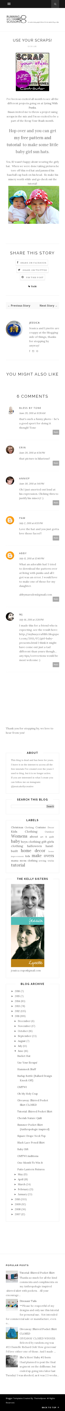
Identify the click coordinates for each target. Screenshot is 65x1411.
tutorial (18, 865)
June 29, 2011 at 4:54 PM (32, 452)
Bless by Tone (30, 407)
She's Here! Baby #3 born (35, 1357)
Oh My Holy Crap (27, 1093)
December (24, 1021)
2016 (17, 991)
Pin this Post (35, 277)
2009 (18, 1204)
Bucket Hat (23, 1056)
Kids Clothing (24, 831)
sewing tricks (46, 860)
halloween (34, 846)
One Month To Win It (30, 1162)
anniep (24, 478)
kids (27, 856)
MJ (21, 614)
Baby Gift (22, 1149)
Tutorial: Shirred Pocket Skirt (34, 1111)
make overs (43, 855)
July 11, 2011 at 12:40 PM (31, 558)
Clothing (29, 827)
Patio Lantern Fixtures (30, 1169)
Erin (22, 447)
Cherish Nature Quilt (29, 1118)
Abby (23, 553)
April (20, 1179)
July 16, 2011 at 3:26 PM (31, 619)
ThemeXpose (40, 1398)
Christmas (17, 827)
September (24, 1036)
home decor (33, 850)
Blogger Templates (14, 1398)
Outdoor (49, 831)
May (20, 1174)
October (23, 1031)
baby (15, 841)
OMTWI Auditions (27, 1156)
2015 (17, 996)
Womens (19, 836)
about (34, 836)
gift (44, 842)
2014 (17, 1001)
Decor (51, 827)
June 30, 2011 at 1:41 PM (31, 483)
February (23, 1189)
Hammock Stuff (26, 1069)
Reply (56, 432)
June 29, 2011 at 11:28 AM (32, 413)
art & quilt (47, 836)
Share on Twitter (35, 270)
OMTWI (22, 1087)
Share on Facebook (33, 263)
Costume (41, 827)
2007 (17, 1214)
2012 (17, 1011)
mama (14, 860)
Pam (22, 518)
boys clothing (31, 842)
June (20, 1051)
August (22, 1041)
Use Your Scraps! (27, 1062)
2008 (17, 1209)
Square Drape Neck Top (31, 1136)
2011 (17, 1016)
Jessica (34, 322)
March (22, 1184)
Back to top (49, 1407)
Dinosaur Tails (28, 1301)
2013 (17, 1006)
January (22, 1194)
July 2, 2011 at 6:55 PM (31, 523)
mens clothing (29, 860)
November (24, 1026)
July (20, 1046)
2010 (17, 1199)
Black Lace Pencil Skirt (31, 1142)
